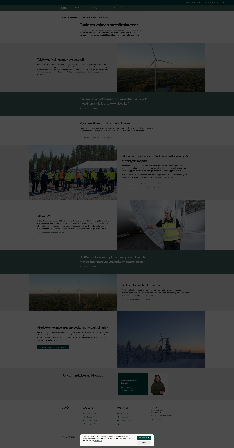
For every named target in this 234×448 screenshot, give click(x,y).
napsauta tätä (98, 440)
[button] (144, 438)
